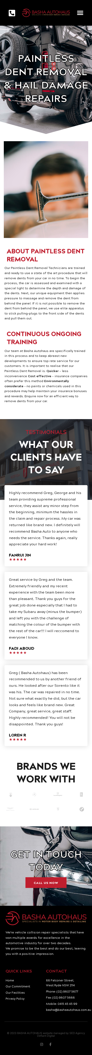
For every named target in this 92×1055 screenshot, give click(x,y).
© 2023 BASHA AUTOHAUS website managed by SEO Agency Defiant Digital (46, 1034)
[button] (80, 13)
